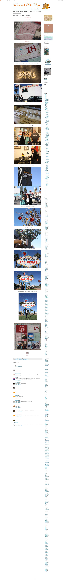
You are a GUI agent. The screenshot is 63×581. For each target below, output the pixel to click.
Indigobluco (46, 385)
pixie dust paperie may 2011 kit (47, 457)
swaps (45, 527)
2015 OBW (46, 220)
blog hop (46, 279)
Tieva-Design (16, 395)
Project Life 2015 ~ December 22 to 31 (47, 151)
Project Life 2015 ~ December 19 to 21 (47, 156)
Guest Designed (46, 365)
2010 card (46, 199)
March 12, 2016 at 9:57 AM (18, 407)
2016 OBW (46, 229)
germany (46, 354)
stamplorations (46, 522)
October (46, 101)
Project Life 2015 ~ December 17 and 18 (47, 159)
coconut (45, 319)
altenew (45, 257)
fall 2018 (46, 343)
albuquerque (46, 256)
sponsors (46, 515)
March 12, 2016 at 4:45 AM (18, 402)
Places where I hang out (32, 11)
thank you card (46, 534)
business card (46, 284)
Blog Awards (17, 11)
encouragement (46, 337)
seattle (45, 503)
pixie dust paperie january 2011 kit (47, 448)
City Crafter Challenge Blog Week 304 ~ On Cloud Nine (47, 132)
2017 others (46, 235)
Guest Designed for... (26, 11)
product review (46, 476)
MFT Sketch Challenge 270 (46, 169)
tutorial (45, 540)
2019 (45, 95)
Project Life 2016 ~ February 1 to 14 (47, 112)
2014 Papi (46, 215)
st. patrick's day (46, 521)
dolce (45, 332)
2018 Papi (46, 246)
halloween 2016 (46, 369)
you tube (46, 571)
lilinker (45, 397)
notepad (45, 416)
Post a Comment (16, 422)
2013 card (46, 205)
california (46, 286)
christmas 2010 (46, 301)
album (45, 255)
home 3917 (46, 381)
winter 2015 (46, 569)
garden (45, 353)
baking (45, 270)
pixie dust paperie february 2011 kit (47, 442)
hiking (45, 379)
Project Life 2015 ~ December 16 (47, 163)
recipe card (46, 490)
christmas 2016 (46, 310)
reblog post (46, 488)
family (23, 359)
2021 (45, 94)
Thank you (46, 533)
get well (45, 355)
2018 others (46, 245)
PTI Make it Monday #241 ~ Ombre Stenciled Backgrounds (47, 176)
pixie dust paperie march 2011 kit (47, 454)
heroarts (45, 378)
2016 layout (46, 228)
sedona (45, 504)
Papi (45, 423)
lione (45, 399)
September (46, 102)
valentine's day (46, 543)
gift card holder (46, 358)
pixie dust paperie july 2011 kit (47, 451)
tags (45, 530)
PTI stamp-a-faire (47, 484)
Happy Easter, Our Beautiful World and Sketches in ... (47, 120)
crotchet (45, 326)
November (46, 100)
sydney (45, 528)
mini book (46, 403)
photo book (46, 431)
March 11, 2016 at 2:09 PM (18, 384)
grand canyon (46, 364)
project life (27, 359)
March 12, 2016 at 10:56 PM (18, 411)
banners (45, 272)
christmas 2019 (46, 314)
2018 (45, 96)
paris (45, 425)
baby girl (46, 268)
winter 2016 (46, 570)
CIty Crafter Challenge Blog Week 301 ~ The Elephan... (46, 184)
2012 (45, 192)
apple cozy (46, 260)
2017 (45, 97)
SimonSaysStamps (47, 509)
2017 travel (46, 241)
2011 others (46, 202)
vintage (45, 560)
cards (45, 292)
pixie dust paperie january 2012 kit (47, 449)
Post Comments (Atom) (19, 425)
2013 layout (46, 206)
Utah (45, 541)
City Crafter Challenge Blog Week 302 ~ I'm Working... (46, 166)
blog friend (46, 278)
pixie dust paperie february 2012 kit (47, 444)
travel (45, 537)
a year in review (46, 253)
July (45, 104)
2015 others (46, 221)
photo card (46, 432)
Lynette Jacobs (17, 400)
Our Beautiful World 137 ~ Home (47, 171)
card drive (46, 291)
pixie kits (46, 467)
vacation (46, 542)
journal (45, 392)
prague (45, 473)
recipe (45, 489)
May (45, 106)
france (45, 350)
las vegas (25, 359)
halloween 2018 (46, 372)
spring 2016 (46, 518)
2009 (45, 195)
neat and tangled (47, 410)
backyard (46, 269)
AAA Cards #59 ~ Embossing (47, 161)
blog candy (46, 277)
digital (45, 331)
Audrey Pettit (16, 404)
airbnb (45, 254)
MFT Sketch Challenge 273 (46, 118)
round (45, 497)
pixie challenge (46, 437)
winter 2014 (46, 568)
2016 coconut (46, 226)
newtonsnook (46, 413)
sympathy (46, 529)
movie (45, 406)
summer (45, 526)
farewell (45, 345)
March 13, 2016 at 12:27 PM (18, 416)
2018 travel (46, 247)
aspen (45, 262)
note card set (46, 414)
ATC (45, 263)
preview (45, 474)
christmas (46, 300)
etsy (45, 339)
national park (46, 409)
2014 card (46, 212)
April (45, 107)
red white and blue (47, 491)
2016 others (21, 359)
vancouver (46, 558)
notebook (46, 415)
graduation (46, 363)
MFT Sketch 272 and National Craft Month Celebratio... (47, 135)
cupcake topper (46, 327)
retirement (46, 493)
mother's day (46, 405)
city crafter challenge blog (46, 315)
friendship (46, 351)
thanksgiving (46, 535)
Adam (16, 377)
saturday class (46, 501)
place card (46, 469)
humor (45, 384)
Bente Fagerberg (17, 382)
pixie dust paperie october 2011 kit (47, 464)
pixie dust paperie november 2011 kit (47, 460)
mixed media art (46, 404)
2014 (45, 211)
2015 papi (46, 222)
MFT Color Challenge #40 (46, 179)
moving (45, 407)
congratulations (46, 321)
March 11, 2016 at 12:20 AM (18, 366)
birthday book (46, 275)
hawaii (45, 377)
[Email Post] (22, 358)
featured (45, 347)
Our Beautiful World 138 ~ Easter (47, 154)
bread (45, 283)
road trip (45, 495)
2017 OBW (46, 238)
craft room (46, 325)
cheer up (46, 296)
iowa (45, 387)
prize (45, 475)
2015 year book (16, 359)
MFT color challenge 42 (47, 109)
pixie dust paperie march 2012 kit (47, 455)
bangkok (46, 271)
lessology (46, 395)
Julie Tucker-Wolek (17, 373)
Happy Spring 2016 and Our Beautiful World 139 (47, 138)
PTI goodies (46, 483)
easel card (46, 333)
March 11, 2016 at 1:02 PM (18, 380)
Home (14, 11)
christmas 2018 (46, 313)
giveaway (46, 360)
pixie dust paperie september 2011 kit (47, 465)
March (46, 108)
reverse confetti (46, 494)
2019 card (46, 249)
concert (45, 320)
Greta (15, 409)
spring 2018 (46, 520)
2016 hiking (46, 227)
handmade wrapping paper (46, 375)
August (46, 103)
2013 (45, 191)
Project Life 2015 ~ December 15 (47, 181)
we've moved (46, 564)
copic (45, 324)
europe (45, 340)
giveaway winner (47, 361)
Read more (45, 79)
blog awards (46, 276)
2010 (45, 194)
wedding (46, 565)
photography (46, 433)
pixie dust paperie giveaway (47, 446)
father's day (46, 346)
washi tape (46, 563)
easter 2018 (46, 336)
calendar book (46, 285)
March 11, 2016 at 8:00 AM (18, 375)
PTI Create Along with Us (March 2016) (47, 143)
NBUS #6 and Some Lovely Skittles (47, 173)
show (45, 508)
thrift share (46, 536)
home (45, 380)
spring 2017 (46, 519)
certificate (46, 295)
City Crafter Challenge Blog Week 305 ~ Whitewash (46, 115)
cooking (45, 323)
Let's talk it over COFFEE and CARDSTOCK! (47, 129)
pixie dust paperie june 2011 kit (47, 452)
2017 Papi (46, 240)
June (46, 105)
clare (45, 318)
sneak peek (46, 514)
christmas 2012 (46, 304)
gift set (45, 359)
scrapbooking (46, 502)
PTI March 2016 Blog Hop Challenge (47, 127)
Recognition (21, 11)
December (46, 99)
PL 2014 (46, 468)
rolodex (45, 496)
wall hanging (46, 562)
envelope (46, 338)
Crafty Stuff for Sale (38, 11)
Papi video (46, 424)
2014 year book (46, 216)
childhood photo (46, 297)
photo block (46, 430)
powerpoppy (46, 472)
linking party (46, 398)
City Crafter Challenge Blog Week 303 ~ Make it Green (47, 145)
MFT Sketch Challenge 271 (46, 148)
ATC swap (46, 264)
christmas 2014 (46, 307)
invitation (46, 386)
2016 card (46, 225)
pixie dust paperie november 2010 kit (47, 458)
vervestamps (46, 559)
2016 (19, 359)
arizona (45, 261)
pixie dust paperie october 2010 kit (47, 462)
